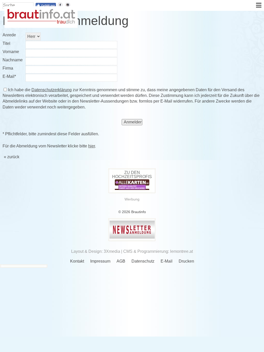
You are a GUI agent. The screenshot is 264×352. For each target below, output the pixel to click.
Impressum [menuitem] (100, 261)
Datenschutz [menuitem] (142, 261)
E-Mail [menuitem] (166, 261)
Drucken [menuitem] (186, 261)
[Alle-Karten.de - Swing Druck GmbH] (132, 188)
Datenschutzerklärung (51, 90)
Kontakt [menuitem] (77, 261)
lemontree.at (181, 251)
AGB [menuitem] (121, 261)
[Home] (41, 22)
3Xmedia (112, 251)
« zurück (11, 157)
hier (91, 146)
